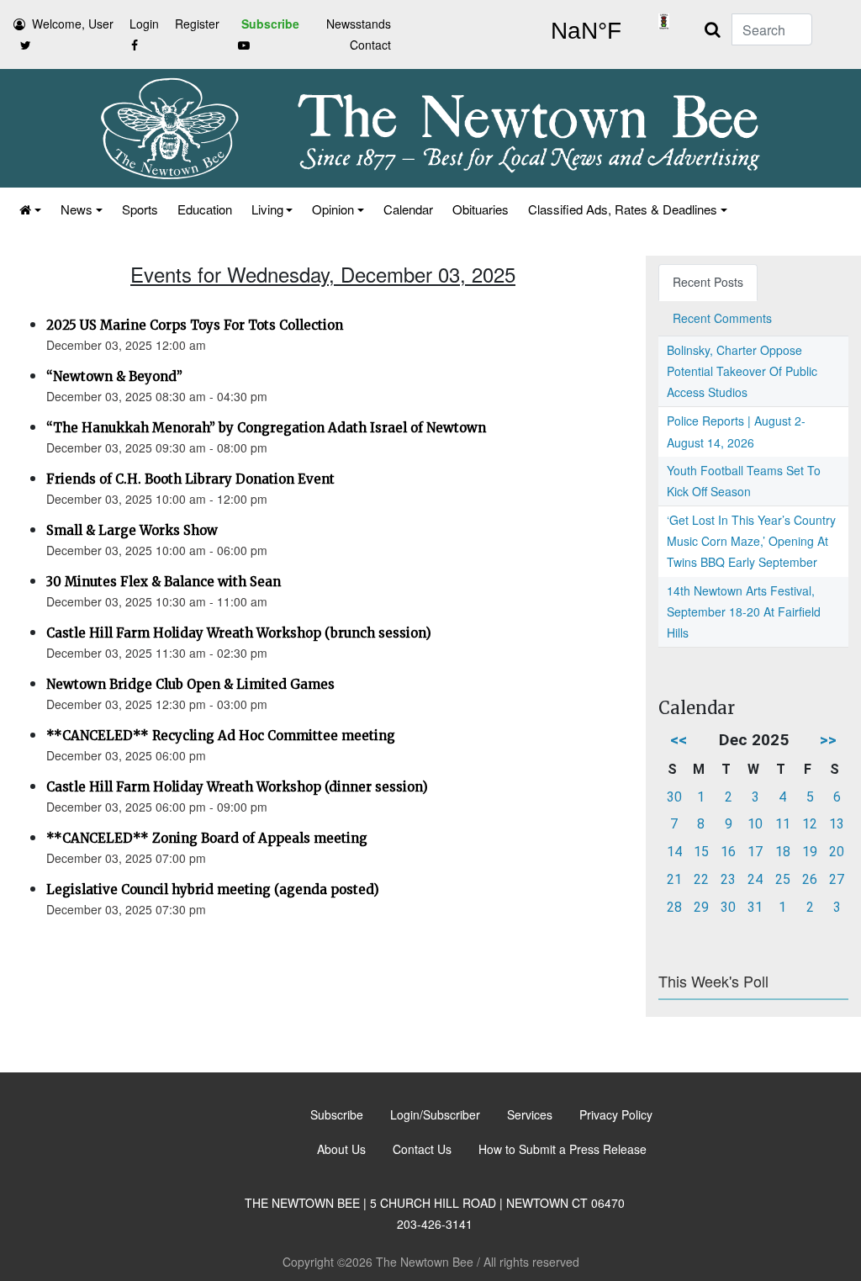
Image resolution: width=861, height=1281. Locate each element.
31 (755, 907)
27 (836, 879)
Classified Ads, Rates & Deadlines (622, 209)
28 (674, 907)
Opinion (333, 209)
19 (809, 852)
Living (267, 209)
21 (674, 879)
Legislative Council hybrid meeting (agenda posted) (212, 889)
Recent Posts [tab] (708, 281)
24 (755, 879)
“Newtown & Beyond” (114, 376)
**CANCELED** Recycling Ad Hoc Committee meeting (220, 736)
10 (755, 824)
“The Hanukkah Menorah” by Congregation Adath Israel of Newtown (266, 428)
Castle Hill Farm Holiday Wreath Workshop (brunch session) (238, 633)
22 (701, 879)
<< (678, 739)
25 (782, 879)
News (76, 209)
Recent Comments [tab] (722, 318)
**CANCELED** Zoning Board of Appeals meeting (206, 838)
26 (809, 879)
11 (782, 824)
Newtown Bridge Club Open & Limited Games (190, 684)
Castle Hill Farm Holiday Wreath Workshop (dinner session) (237, 787)
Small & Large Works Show (132, 530)
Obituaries (480, 209)
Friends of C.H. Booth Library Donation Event (190, 479)
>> (828, 739)
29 (701, 907)
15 (701, 852)
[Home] (29, 209)
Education (204, 209)
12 (809, 824)
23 (728, 879)
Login (144, 23)
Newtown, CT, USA (585, 31)
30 (674, 797)
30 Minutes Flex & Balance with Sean (163, 582)
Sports (140, 209)
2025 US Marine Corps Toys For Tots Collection (194, 325)
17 (755, 852)
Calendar (408, 209)
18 (782, 852)
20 (836, 852)
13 (836, 824)
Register (197, 23)
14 (674, 852)
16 (728, 852)
